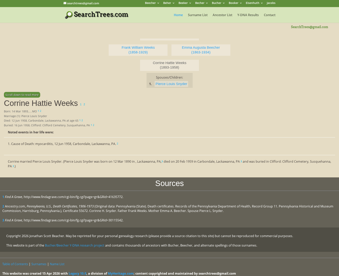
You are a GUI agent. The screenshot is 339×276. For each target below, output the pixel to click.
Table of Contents (15, 264)
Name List (57, 264)
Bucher (216, 3)
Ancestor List (222, 15)
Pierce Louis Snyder (171, 84)
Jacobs (271, 3)
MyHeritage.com (121, 273)
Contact (269, 15)
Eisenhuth (252, 3)
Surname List (198, 15)
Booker (233, 3)
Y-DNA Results (248, 15)
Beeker (183, 3)
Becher (199, 3)
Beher (167, 3)
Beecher (150, 3)
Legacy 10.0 (77, 273)
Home (178, 15)
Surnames (38, 264)
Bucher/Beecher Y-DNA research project (74, 245)
